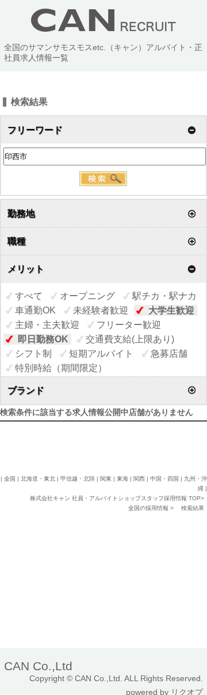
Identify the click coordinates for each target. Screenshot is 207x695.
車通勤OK (35, 310)
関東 (106, 478)
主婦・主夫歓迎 (47, 325)
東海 (122, 478)
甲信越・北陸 (77, 478)
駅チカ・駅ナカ (164, 296)
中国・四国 (164, 478)
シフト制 (33, 353)
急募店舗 (169, 353)
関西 (139, 478)
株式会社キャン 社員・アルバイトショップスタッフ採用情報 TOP (115, 498)
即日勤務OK (43, 339)
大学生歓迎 (171, 310)
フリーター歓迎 (129, 325)
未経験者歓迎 (100, 310)
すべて (29, 296)
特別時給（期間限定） (61, 368)
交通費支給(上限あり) (130, 339)
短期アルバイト (101, 353)
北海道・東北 (38, 478)
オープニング (87, 296)
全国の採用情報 (149, 508)
